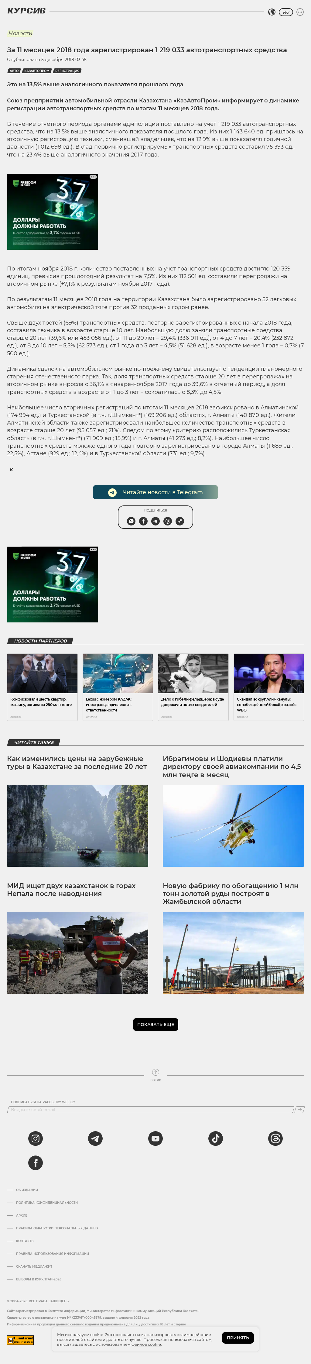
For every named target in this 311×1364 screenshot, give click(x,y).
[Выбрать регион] (272, 12)
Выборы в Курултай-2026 (38, 1279)
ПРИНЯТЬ (238, 1338)
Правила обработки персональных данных (57, 1228)
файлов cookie (146, 1344)
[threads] (275, 1138)
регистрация (67, 71)
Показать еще (155, 1024)
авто (14, 71)
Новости (20, 33)
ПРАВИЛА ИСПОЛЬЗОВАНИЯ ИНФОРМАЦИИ (52, 1254)
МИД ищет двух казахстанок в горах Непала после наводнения (71, 890)
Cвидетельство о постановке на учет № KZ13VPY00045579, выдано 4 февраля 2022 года (78, 1318)
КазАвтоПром (37, 71)
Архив (21, 1216)
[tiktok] (215, 1138)
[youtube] (155, 1138)
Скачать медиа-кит (34, 1267)
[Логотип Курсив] (26, 11)
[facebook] (35, 1163)
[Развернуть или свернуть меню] (300, 12)
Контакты (25, 1241)
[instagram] (35, 1138)
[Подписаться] (299, 1109)
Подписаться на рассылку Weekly (43, 1102)
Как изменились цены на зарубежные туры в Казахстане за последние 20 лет (77, 763)
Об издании (27, 1190)
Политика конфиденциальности (47, 1203)
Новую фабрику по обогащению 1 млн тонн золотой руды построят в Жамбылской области (231, 894)
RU (286, 12)
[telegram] (95, 1138)
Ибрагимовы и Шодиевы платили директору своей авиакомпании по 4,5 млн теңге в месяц (232, 767)
